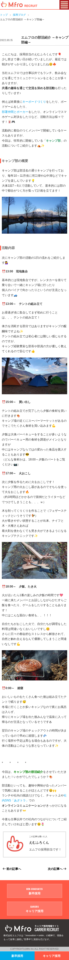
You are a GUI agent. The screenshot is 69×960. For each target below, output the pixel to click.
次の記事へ (55, 868)
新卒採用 (17, 955)
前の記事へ (13, 868)
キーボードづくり (34, 101)
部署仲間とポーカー (15, 111)
